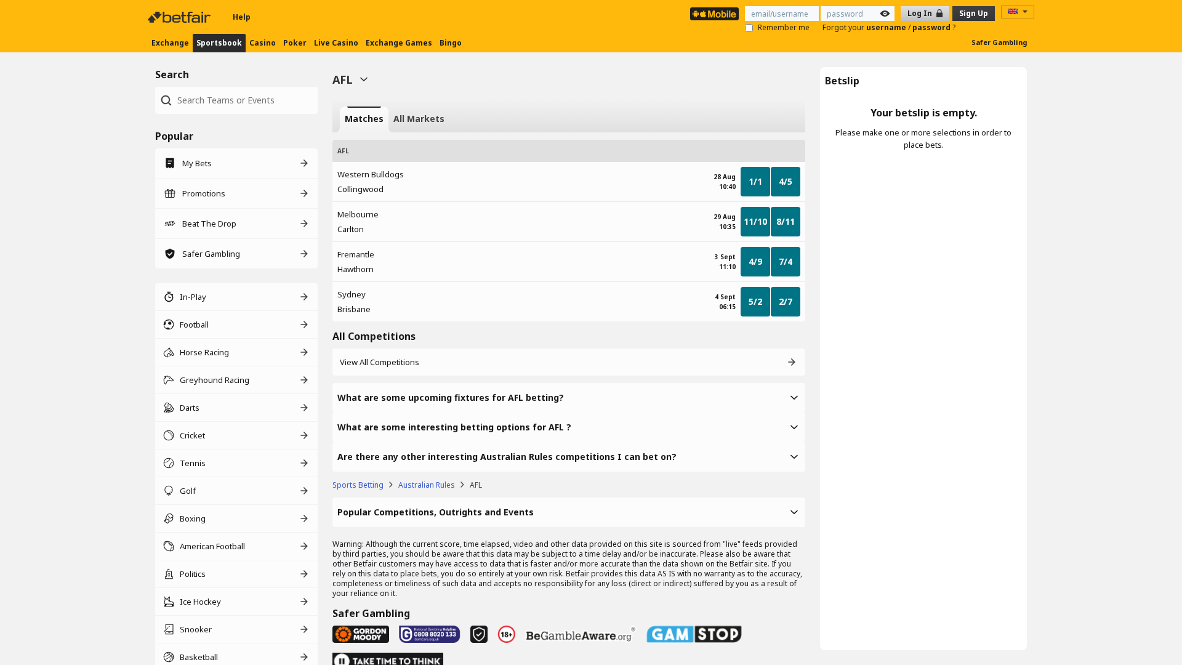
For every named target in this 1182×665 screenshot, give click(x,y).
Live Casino (336, 43)
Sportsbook (219, 43)
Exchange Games (399, 43)
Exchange (170, 43)
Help (242, 17)
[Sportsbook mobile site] (714, 13)
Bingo (451, 43)
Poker (295, 43)
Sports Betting (358, 485)
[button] (568, 398)
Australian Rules (426, 485)
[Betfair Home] (180, 17)
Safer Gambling (999, 42)
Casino (262, 43)
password (932, 27)
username (887, 27)
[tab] (364, 119)
